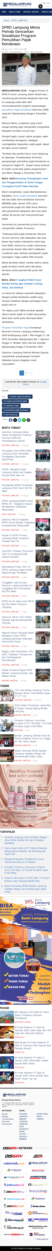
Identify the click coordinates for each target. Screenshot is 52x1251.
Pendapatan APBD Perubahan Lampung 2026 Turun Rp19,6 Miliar (17, 488)
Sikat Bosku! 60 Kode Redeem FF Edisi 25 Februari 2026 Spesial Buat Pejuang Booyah (33, 1045)
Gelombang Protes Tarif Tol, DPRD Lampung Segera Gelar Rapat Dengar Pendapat (17, 569)
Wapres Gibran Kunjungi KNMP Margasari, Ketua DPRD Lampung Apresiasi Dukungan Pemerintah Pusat (18, 637)
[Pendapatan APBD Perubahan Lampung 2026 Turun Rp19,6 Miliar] (43, 490)
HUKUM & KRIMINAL (23, 1137)
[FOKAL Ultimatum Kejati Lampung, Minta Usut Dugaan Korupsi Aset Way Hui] (43, 474)
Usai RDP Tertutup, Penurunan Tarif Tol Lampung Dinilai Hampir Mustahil (17, 554)
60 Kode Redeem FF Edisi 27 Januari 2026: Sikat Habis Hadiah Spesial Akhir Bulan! (31, 1060)
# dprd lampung (10, 414)
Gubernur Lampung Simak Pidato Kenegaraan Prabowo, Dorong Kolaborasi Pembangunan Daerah (17, 436)
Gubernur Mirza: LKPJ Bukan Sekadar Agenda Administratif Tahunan (17, 620)
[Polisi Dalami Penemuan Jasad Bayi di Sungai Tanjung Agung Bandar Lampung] (7, 710)
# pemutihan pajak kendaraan (16, 410)
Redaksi (5, 1116)
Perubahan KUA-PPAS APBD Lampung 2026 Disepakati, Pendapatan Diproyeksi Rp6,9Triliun (17, 455)
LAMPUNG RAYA (23, 1125)
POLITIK (22, 1134)
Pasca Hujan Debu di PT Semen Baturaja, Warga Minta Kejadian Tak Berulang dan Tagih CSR (24, 851)
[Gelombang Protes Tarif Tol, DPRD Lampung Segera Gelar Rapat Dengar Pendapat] (43, 571)
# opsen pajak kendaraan (20, 396)
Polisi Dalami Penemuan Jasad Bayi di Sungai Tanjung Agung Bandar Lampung (33, 708)
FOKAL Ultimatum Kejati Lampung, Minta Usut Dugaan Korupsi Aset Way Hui (17, 472)
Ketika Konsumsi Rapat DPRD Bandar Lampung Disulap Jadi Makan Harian (17, 673)
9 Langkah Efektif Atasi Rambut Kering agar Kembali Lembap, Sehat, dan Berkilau (22, 283)
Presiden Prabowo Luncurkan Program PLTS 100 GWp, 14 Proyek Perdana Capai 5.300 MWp (33, 723)
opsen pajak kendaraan (25, 196)
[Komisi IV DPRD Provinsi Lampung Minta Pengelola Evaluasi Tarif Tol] (43, 540)
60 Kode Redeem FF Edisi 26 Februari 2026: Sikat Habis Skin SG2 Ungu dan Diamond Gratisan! (33, 1030)
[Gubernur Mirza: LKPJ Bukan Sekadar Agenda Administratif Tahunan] (43, 622)
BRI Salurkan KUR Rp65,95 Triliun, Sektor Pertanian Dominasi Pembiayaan (32, 1015)
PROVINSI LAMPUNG (31, 12)
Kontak (4, 1114)
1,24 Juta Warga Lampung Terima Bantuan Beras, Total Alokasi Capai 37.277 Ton (32, 693)
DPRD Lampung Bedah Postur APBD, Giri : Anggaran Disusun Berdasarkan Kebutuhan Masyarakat (17, 505)
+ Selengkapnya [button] (41, 1239)
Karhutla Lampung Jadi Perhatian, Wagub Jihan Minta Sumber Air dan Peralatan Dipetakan (24, 840)
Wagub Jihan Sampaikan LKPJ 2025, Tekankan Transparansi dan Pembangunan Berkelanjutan (18, 656)
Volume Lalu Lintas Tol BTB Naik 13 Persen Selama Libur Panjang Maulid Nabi (25, 879)
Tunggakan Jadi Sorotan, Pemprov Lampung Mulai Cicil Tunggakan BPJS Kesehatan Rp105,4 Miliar (17, 587)
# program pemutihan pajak (15, 401)
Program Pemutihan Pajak (15, 327)
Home (6, 20)
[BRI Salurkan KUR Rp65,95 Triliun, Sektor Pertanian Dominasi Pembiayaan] (7, 1017)
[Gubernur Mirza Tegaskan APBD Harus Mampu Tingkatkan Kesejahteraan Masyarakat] (43, 524)
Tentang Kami (7, 1119)
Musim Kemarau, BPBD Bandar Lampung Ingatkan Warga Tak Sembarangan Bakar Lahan (30, 753)
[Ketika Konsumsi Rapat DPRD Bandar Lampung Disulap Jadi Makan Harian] (43, 675)
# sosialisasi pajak (11, 405)
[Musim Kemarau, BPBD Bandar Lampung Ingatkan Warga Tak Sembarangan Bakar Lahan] (7, 755)
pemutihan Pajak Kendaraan (17, 110)
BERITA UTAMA (14, 12)
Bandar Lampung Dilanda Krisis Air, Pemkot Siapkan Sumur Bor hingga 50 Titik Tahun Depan (32, 738)
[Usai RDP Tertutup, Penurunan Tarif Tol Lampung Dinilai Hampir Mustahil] (43, 556)
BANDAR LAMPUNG (23, 1120)
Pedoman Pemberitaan (7, 1122)
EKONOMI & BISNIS (24, 1130)
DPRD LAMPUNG (19, 20)
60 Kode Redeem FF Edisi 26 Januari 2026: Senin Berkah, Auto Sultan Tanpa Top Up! (32, 1075)
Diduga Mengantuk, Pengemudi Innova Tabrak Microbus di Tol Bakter (22, 861)
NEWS (4, 12)
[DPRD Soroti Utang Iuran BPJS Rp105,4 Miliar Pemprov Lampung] (43, 606)
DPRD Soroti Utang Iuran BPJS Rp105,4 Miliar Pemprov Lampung (18, 604)
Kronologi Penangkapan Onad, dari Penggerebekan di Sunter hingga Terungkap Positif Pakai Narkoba (25, 182)
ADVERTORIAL (42, 1114)
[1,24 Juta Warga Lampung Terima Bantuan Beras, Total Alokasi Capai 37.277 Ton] (7, 695)
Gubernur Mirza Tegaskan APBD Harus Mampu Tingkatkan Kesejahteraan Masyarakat (18, 522)
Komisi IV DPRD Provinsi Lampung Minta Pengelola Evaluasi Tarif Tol (15, 538)
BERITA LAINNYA (40, 1117)
